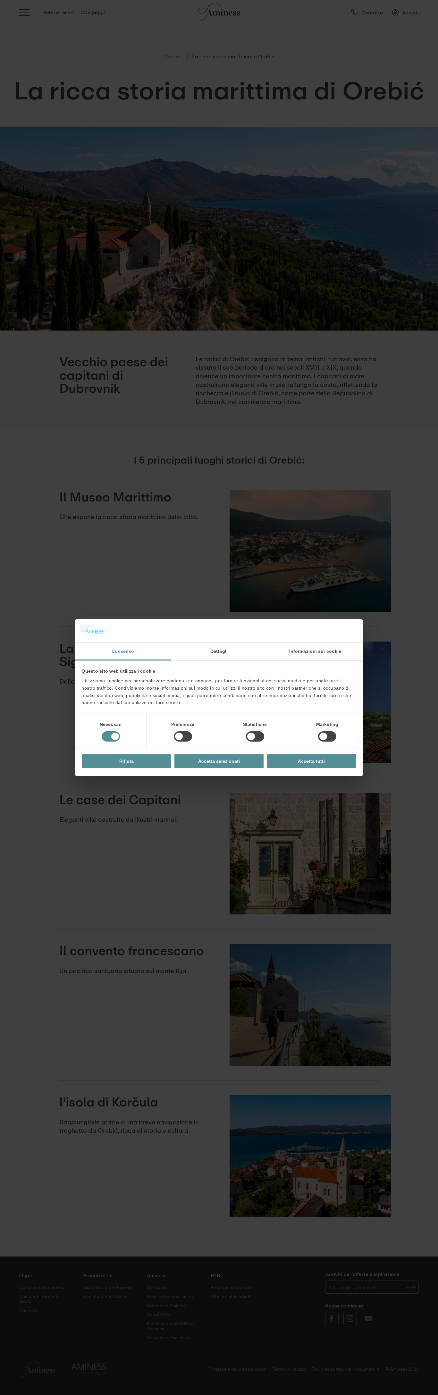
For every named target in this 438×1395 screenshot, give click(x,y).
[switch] (183, 736)
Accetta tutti (311, 761)
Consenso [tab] (123, 650)
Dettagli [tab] (219, 650)
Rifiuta (126, 761)
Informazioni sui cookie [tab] (315, 650)
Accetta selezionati (219, 761)
